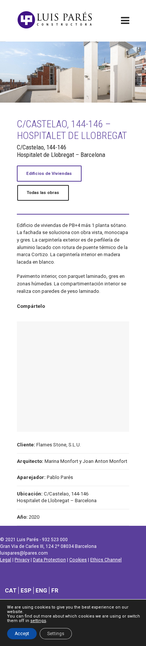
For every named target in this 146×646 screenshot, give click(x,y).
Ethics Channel (106, 559)
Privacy (22, 559)
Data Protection (49, 559)
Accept (22, 633)
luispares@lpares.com (24, 553)
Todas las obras (43, 192)
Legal (5, 559)
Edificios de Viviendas (49, 173)
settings (38, 621)
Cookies (78, 559)
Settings (55, 633)
